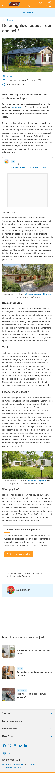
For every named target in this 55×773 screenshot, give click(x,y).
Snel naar (6, 713)
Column (10, 76)
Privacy (5, 764)
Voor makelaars (9, 728)
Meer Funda (8, 736)
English (10, 753)
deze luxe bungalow (36, 480)
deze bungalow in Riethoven (38, 294)
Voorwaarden (18, 764)
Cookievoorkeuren (12, 767)
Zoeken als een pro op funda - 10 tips (28, 167)
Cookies (31, 764)
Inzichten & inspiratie (12, 721)
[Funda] (17, 4)
